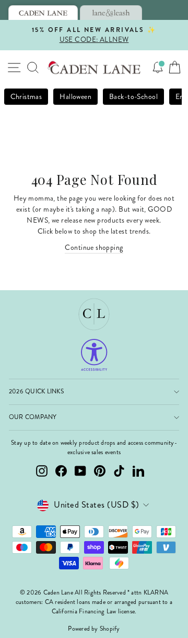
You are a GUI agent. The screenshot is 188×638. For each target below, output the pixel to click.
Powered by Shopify (94, 628)
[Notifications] (158, 67)
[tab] (43, 12)
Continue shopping (94, 247)
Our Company (33, 417)
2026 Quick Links (36, 391)
